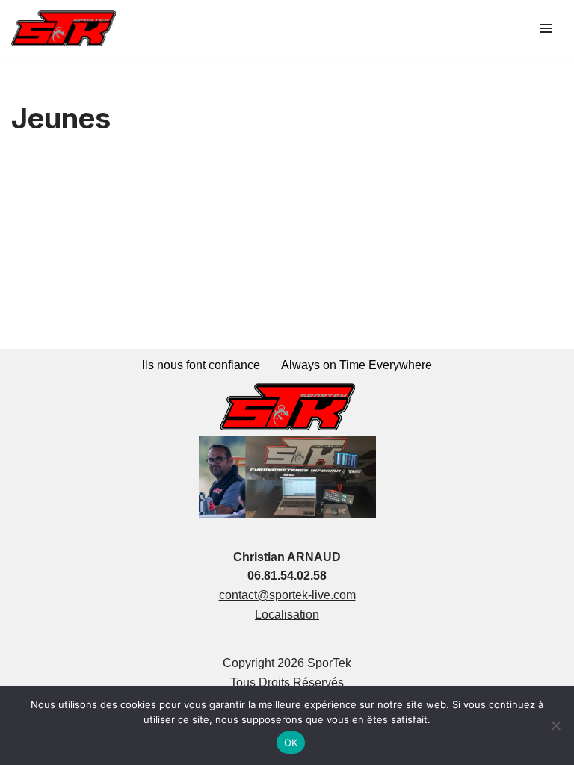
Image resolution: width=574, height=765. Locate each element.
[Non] (555, 725)
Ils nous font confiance (201, 365)
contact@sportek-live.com (287, 595)
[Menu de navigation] (546, 28)
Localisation (287, 614)
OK (291, 743)
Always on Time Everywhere (356, 365)
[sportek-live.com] (63, 28)
